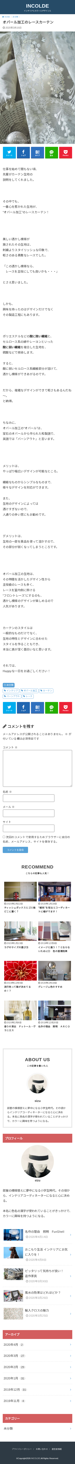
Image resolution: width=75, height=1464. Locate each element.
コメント (10, 747)
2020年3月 (14, 1355)
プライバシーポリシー (22, 1449)
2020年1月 (14, 1378)
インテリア (12, 690)
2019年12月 (15, 1389)
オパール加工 (30, 690)
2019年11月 (14, 1400)
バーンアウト (13, 696)
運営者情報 (57, 1449)
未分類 (10, 685)
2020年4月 (13, 1344)
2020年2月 (14, 1367)
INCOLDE (37, 6)
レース (29, 696)
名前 (7, 791)
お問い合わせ (42, 1449)
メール (9, 807)
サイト (7, 822)
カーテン (47, 690)
